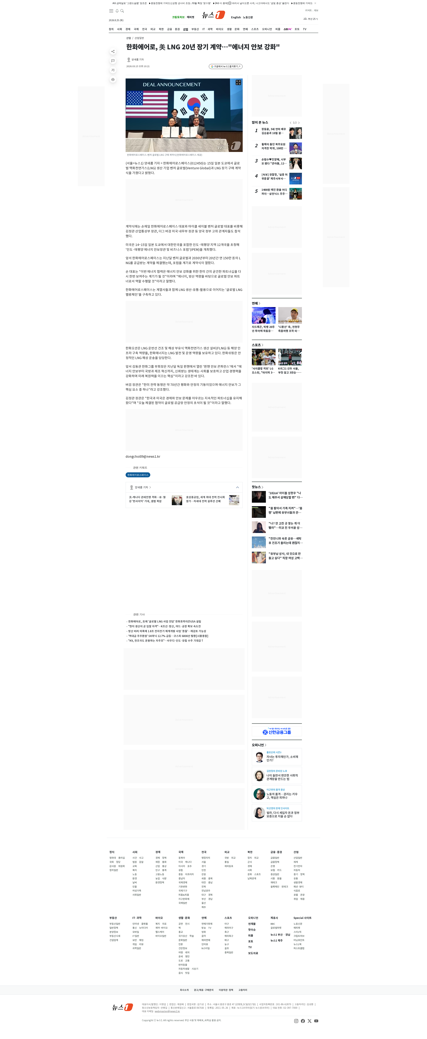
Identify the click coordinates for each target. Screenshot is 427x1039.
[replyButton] (113, 60)
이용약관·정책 (226, 990)
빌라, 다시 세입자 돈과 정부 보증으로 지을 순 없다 (283, 814)
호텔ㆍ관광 (299, 894)
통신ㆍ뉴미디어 (140, 927)
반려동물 (182, 964)
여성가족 (136, 890)
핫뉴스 (256, 487)
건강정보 (182, 948)
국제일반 (182, 903)
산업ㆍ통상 (160, 866)
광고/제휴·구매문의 (204, 990)
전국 (203, 852)
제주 (203, 907)
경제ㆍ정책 (160, 857)
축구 (227, 932)
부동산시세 (114, 936)
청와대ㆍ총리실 (117, 857)
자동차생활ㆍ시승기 (188, 968)
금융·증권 (276, 852)
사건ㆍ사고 (137, 857)
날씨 (134, 882)
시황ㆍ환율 (276, 878)
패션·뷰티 (299, 886)
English (236, 17)
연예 (255, 303)
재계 (296, 862)
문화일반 (182, 940)
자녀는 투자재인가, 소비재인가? (282, 758)
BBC (273, 923)
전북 (203, 886)
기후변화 (182, 886)
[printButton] (113, 79)
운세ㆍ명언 (183, 956)
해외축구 (229, 936)
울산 (203, 903)
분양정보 (113, 932)
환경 (134, 878)
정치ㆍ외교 (253, 857)
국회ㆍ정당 (114, 862)
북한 (250, 852)
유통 (296, 878)
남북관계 (252, 878)
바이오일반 (160, 936)
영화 (203, 932)
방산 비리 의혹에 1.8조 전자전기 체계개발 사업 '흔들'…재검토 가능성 (167, 631)
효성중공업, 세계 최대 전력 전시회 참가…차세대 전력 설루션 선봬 (205, 499)
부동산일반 (114, 923)
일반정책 (113, 927)
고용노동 (159, 874)
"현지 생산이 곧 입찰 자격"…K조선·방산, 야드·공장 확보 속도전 (164, 626)
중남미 (181, 878)
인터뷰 (204, 944)
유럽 (180, 870)
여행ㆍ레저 (183, 952)
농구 (227, 944)
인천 (203, 870)
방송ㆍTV (206, 927)
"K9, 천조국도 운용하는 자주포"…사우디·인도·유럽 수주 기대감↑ (166, 640)
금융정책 (275, 862)
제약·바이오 (161, 927)
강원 (203, 874)
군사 (250, 862)
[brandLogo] (213, 14)
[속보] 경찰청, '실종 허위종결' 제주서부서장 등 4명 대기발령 (275, 178)
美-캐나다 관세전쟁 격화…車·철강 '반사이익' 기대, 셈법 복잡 (147, 499)
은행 (273, 866)
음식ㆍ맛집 (183, 973)
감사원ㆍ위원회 (117, 866)
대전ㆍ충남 (206, 882)
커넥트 (308, 10)
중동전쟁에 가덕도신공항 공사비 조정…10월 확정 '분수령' (155, 3)
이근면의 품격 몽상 (276, 789)
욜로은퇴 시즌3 (274, 752)
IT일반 (135, 936)
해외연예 (205, 940)
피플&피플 (183, 894)
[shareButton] (113, 51)
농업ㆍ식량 (160, 878)
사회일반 (136, 894)
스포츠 (256, 345)
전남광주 (205, 890)
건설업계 (113, 940)
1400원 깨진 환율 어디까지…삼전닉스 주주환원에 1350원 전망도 (274, 194)
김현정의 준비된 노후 (277, 771)
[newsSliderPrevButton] (290, 123)
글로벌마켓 (276, 927)
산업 (128, 38)
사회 (134, 852)
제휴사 (274, 918)
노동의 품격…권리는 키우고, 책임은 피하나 (282, 796)
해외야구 (229, 927)
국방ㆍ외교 (230, 857)
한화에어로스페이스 (137, 474)
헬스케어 (159, 932)
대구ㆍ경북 (206, 894)
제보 (316, 10)
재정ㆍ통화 (160, 862)
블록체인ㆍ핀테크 (279, 886)
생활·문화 (184, 918)
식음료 (297, 890)
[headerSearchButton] (122, 10)
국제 (180, 852)
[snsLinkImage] (296, 1020)
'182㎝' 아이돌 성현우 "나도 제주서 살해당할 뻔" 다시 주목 (285, 497)
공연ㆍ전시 (183, 923)
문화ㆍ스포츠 (254, 874)
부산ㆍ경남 (206, 899)
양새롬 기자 (138, 59)
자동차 (297, 870)
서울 (203, 862)
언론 (180, 944)
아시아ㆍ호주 (185, 866)
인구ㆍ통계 (160, 870)
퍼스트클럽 (299, 948)
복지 (134, 870)
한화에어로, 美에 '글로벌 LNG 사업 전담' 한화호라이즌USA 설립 (164, 621)
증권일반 (275, 874)
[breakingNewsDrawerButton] (117, 10)
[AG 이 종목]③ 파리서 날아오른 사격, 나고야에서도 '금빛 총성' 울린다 (226, 3)
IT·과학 (137, 918)
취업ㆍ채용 (299, 899)
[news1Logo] (123, 1007)
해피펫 (190, 17)
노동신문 (248, 17)
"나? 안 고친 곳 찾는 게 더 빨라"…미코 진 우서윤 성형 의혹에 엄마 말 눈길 (285, 527)
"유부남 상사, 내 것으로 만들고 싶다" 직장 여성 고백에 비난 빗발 (285, 558)
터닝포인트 (299, 940)
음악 (203, 936)
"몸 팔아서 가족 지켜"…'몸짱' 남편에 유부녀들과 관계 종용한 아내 (285, 512)
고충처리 (243, 990)
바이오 (159, 918)
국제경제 (182, 882)
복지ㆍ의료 (160, 923)
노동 (134, 874)
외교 (227, 852)
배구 (227, 940)
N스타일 (205, 948)
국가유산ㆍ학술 (186, 936)
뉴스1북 (297, 944)
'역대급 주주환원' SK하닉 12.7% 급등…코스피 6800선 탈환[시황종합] (168, 636)
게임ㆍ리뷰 (137, 944)
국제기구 (182, 890)
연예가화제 (206, 923)
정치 (111, 852)
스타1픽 (297, 932)
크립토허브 (178, 17)
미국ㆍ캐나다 (185, 862)
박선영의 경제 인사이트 (278, 808)
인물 (134, 886)
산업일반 (298, 857)
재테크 (274, 882)
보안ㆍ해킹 (137, 940)
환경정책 (159, 882)
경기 (203, 866)
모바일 (135, 932)
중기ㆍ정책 (299, 874)
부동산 (113, 918)
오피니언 (258, 745)
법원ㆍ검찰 (137, 862)
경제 (157, 852)
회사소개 (184, 990)
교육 (134, 866)
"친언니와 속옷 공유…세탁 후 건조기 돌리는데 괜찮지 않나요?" (286, 543)
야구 (227, 923)
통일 (227, 862)
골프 (227, 948)
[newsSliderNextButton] (298, 123)
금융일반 (275, 857)
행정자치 (205, 857)
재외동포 (229, 866)
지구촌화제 (183, 899)
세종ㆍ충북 (206, 878)
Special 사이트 (303, 918)
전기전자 (298, 866)
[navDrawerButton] (111, 10)
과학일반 (136, 948)
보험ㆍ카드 (276, 870)
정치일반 (113, 870)
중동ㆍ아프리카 (186, 874)
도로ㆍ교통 (183, 960)
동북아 (181, 857)
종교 (180, 932)
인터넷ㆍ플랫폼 (140, 923)
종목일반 (229, 952)
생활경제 (298, 882)
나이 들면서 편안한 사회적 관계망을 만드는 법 (282, 777)
